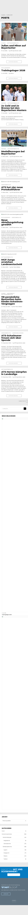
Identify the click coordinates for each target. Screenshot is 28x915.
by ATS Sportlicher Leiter (15, 50)
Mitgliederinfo (5, 67)
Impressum (14, 900)
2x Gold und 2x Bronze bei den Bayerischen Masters (13, 108)
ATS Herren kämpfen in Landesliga (14, 373)
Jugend (3, 43)
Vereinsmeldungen (17, 333)
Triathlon (6, 859)
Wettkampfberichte (13, 43)
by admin (11, 73)
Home (3, 15)
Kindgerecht (10, 293)
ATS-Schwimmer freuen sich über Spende (11, 337)
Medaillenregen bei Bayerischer (13, 152)
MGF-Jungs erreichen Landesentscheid (11, 262)
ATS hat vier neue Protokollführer (12, 188)
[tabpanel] (14, 92)
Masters (3, 103)
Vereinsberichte (6, 184)
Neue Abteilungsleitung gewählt (12, 222)
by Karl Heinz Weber (15, 267)
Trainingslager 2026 (13, 70)
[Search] (25, 408)
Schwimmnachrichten (7, 834)
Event (3, 831)
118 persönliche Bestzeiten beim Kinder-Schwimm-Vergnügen (12, 300)
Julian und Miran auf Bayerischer (13, 46)
